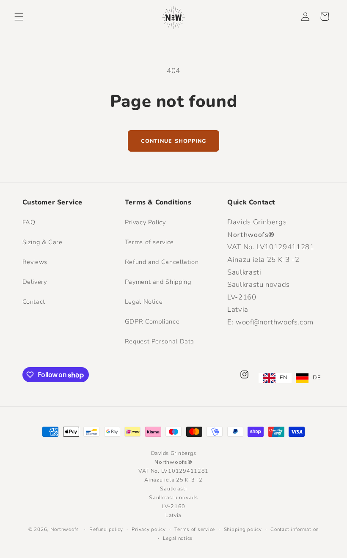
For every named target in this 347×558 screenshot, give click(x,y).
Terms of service (149, 242)
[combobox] (275, 378)
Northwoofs (64, 529)
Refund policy (106, 529)
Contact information (294, 529)
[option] (308, 378)
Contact (33, 301)
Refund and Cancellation (162, 262)
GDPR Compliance (152, 321)
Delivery (34, 282)
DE (316, 377)
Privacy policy (148, 529)
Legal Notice (144, 301)
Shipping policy (243, 529)
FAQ (29, 222)
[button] (18, 16)
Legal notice (178, 538)
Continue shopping (173, 140)
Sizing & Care (42, 242)
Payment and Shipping (158, 282)
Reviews (34, 262)
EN (283, 377)
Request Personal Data (159, 341)
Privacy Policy (145, 222)
